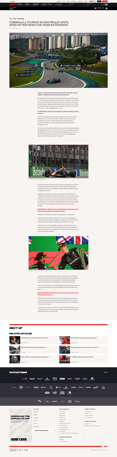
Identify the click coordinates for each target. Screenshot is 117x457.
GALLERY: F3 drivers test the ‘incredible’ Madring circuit (33, 347)
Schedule (20, 4)
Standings (36, 4)
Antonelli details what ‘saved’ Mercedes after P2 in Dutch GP (34, 338)
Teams (50, 4)
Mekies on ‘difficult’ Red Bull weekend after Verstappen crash (35, 357)
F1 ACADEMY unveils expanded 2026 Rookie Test (82, 357)
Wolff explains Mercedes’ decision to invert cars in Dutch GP (84, 347)
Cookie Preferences (63, 441)
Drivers (43, 4)
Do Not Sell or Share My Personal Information (68, 433)
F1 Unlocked (58, 4)
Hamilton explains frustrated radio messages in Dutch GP (84, 338)
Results (28, 4)
